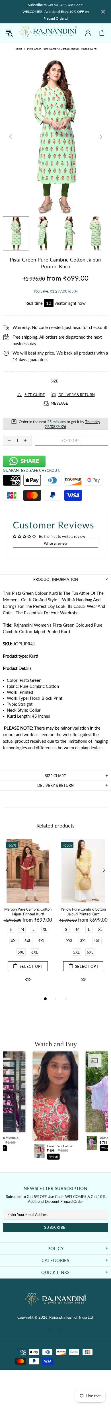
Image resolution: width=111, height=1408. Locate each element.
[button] (55, 1107)
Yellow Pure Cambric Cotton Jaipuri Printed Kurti (83, 911)
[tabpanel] (28, 917)
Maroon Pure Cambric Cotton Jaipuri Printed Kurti (28, 911)
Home (18, 48)
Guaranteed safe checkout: (31, 470)
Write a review (55, 543)
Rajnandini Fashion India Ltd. (47, 33)
